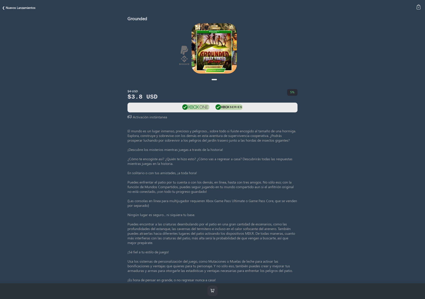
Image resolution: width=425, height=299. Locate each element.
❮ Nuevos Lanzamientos (18, 8)
